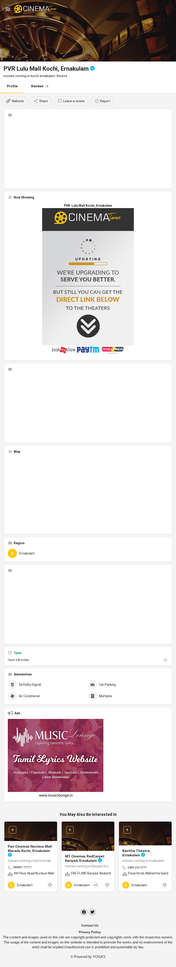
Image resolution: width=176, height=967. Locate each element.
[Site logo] (35, 9)
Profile (12, 86)
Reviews (39, 86)
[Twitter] (92, 912)
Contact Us (90, 925)
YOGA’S (99, 957)
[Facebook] (84, 912)
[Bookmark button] (50, 885)
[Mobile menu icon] (8, 9)
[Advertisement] (88, 153)
